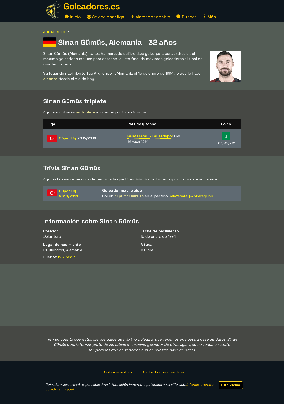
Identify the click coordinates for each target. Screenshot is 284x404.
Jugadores (54, 32)
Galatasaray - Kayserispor (150, 136)
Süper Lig (77, 138)
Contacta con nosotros (163, 372)
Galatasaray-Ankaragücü (191, 195)
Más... (212, 17)
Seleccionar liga (107, 17)
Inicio (75, 17)
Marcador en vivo (152, 17)
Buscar (188, 17)
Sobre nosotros (118, 372)
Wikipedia (67, 257)
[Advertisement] (142, 295)
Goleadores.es (92, 6)
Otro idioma (230, 385)
